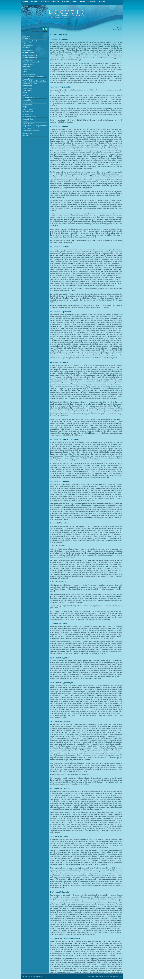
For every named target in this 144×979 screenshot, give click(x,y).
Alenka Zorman (27, 88)
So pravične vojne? (29, 116)
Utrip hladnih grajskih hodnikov (34, 81)
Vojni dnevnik (29, 52)
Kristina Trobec (27, 119)
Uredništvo (92, 1)
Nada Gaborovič (28, 50)
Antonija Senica (27, 45)
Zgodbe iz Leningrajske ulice (33, 76)
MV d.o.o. (119, 976)
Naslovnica (26, 36)
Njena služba (27, 86)
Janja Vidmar (26, 128)
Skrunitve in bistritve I (30, 62)
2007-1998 (65, 1)
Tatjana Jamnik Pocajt (29, 55)
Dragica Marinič (27, 79)
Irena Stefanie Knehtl (29, 41)
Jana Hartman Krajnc (29, 84)
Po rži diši (26, 47)
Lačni (24, 71)
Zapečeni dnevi (28, 43)
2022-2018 (34, 1)
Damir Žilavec (27, 105)
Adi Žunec (25, 95)
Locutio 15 (26, 38)
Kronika (74, 1)
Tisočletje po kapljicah (30, 130)
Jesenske (25, 135)
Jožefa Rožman (27, 65)
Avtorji (82, 1)
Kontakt (102, 1)
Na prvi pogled (27, 111)
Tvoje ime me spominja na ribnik (34, 126)
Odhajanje (26, 66)
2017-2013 (45, 1)
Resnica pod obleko (29, 57)
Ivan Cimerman (27, 60)
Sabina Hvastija (27, 124)
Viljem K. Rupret (27, 109)
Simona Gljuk (27, 100)
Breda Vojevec (27, 114)
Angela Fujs (26, 69)
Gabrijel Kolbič (27, 133)
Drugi (24, 107)
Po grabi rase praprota (30, 97)
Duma (24, 121)
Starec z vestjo (27, 102)
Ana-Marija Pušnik (28, 74)
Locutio (25, 1)
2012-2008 (55, 1)
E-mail (106, 976)
